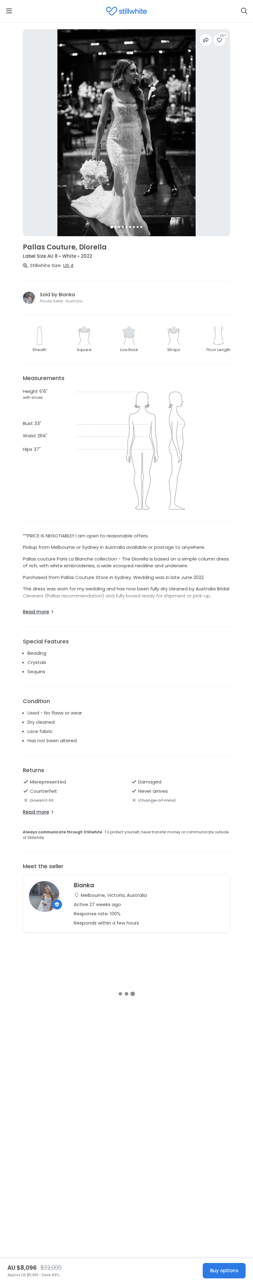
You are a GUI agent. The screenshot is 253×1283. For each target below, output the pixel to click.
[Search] (244, 11)
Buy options (224, 1270)
